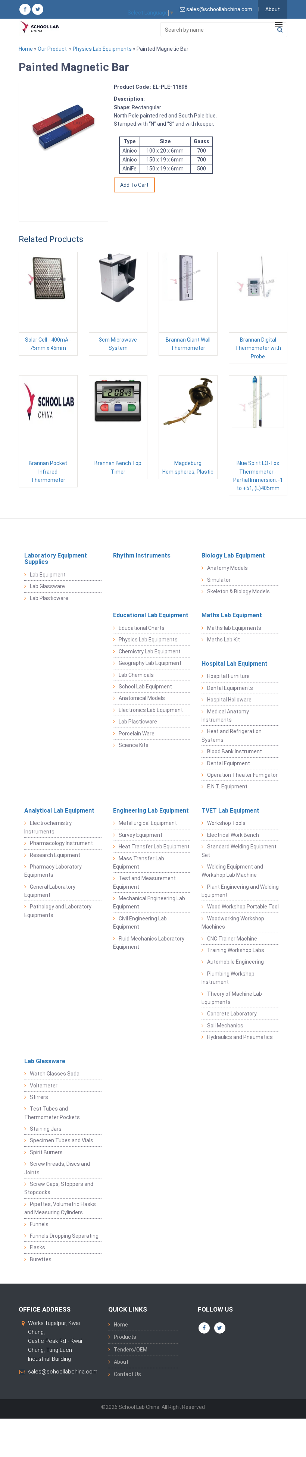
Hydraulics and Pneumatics (240, 1037)
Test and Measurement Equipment (144, 882)
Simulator (219, 580)
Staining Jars (46, 1129)
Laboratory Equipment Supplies (55, 559)
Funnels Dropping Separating (64, 1236)
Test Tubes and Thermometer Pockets (52, 1113)
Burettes (40, 1259)
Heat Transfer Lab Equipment (154, 847)
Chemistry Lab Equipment (150, 651)
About (272, 9)
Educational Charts (142, 628)
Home (26, 49)
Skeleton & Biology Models (238, 591)
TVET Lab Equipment (230, 810)
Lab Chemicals (136, 675)
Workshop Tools (226, 823)
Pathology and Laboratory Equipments (57, 911)
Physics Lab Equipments (102, 49)
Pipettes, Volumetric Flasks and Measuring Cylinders (60, 1208)
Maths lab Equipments (234, 628)
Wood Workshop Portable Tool (243, 907)
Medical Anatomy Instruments (225, 716)
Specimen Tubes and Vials (61, 1140)
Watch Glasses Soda (54, 1074)
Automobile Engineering (235, 962)
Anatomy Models (227, 568)
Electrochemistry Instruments (48, 827)
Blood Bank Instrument (234, 751)
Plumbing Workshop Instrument (228, 978)
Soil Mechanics (225, 1026)
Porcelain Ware (136, 734)
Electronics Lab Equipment (151, 710)
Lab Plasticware (49, 598)
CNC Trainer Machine (232, 939)
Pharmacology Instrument (61, 843)
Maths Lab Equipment (232, 615)
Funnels (39, 1224)
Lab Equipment (48, 575)
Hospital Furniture (228, 676)
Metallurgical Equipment (148, 823)
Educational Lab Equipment (150, 615)
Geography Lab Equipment (150, 663)
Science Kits (134, 745)
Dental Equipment (228, 763)
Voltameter (43, 1086)
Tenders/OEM (130, 1350)
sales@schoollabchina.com (62, 1371)
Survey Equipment (140, 835)
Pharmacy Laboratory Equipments (53, 871)
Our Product (52, 49)
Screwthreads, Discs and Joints (57, 1168)
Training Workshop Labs (235, 950)
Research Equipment (55, 855)
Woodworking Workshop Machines (233, 923)
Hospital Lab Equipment (235, 663)
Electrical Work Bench (233, 835)
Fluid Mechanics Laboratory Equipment (148, 943)
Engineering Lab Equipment (151, 810)
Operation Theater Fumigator (242, 775)
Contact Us (127, 1374)
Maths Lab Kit (223, 640)
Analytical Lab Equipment (59, 810)
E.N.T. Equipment (227, 786)
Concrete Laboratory (232, 1014)
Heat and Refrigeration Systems (232, 735)
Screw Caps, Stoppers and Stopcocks (58, 1188)
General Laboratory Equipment (49, 891)
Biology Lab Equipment (233, 555)
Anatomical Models (142, 698)
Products (125, 1337)
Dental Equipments (230, 688)
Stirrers (39, 1097)
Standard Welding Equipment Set (239, 851)
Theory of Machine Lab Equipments (232, 998)
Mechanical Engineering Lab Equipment (149, 902)
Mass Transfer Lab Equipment (138, 862)
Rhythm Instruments (142, 555)
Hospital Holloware (229, 700)
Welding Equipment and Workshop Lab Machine (232, 871)
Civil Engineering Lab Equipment (140, 923)
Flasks (37, 1247)
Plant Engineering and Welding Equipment (240, 891)
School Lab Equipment (145, 687)
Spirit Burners (46, 1152)
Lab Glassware (47, 586)
